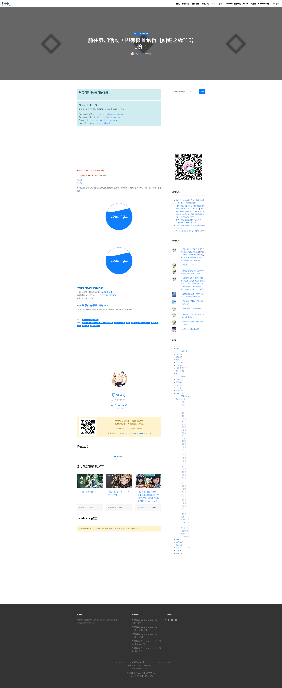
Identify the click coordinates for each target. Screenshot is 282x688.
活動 (178, 393)
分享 (178, 357)
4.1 (182, 466)
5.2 (182, 494)
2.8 (182, 435)
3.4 (182, 449)
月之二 (183, 525)
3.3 (182, 446)
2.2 (182, 418)
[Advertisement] (119, 148)
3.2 (182, 444)
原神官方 (141, 54)
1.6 (182, 407)
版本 (178, 399)
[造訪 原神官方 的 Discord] (126, 405)
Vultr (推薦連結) (146, 676)
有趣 (178, 385)
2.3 (182, 421)
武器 (178, 390)
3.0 (182, 438)
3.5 (182, 452)
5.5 (182, 503)
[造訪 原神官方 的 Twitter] (119, 405)
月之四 (183, 536)
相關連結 (195, 3)
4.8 (182, 486)
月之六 (183, 533)
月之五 (183, 528)
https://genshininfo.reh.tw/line (100, 123)
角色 (178, 542)
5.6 (182, 505)
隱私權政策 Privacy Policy (137, 673)
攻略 (178, 379)
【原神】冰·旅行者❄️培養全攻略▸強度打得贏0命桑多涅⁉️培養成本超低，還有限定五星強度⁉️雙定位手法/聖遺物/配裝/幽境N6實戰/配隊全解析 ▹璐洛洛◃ (193, 254)
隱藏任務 (184, 351)
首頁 (178, 3)
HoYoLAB (119, 408)
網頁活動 (184, 396)
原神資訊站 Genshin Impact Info (142, 662)
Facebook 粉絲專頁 (233, 3)
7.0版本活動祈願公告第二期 (186, 231)
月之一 (183, 517)
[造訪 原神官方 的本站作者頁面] (133, 54)
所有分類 (185, 3)
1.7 (182, 410)
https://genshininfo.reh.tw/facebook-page (112, 114)
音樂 (178, 550)
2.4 (182, 424)
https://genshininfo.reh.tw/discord (104, 120)
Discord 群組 (263, 3)
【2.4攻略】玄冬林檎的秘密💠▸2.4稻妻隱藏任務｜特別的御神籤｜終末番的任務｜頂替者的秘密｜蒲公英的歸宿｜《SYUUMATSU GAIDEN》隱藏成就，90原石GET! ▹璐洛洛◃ (148, 496)
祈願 (178, 539)
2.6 (182, 430)
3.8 (182, 461)
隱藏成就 (184, 376)
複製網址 (120, 456)
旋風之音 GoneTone (147, 665)
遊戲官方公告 (181, 547)
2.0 (182, 413)
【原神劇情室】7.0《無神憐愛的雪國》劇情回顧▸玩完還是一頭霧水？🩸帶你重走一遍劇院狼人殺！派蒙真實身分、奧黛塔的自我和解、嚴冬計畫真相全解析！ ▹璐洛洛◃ (190, 211)
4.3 (182, 472)
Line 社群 (275, 3)
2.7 (182, 432)
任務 (178, 348)
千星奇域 (179, 362)
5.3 (182, 497)
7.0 (182, 514)
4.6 (182, 480)
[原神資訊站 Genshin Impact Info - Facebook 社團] (168, 620)
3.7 (182, 458)
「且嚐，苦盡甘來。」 (87, 492)
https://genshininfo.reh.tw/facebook (107, 117)
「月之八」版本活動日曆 (190, 329)
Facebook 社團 (249, 3)
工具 (178, 365)
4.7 (182, 483)
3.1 (182, 441)
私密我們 (95, 528)
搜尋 (202, 91)
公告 (178, 354)
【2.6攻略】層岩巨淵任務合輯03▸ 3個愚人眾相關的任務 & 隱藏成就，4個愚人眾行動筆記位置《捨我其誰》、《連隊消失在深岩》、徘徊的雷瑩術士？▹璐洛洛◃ (193, 283)
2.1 (182, 416)
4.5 (182, 477)
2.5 (182, 427)
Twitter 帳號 (216, 3)
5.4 (182, 500)
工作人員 (205, 3)
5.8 (182, 511)
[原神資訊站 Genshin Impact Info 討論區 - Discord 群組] (172, 620)
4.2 (182, 469)
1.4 (182, 402)
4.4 (182, 474)
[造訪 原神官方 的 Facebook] (115, 405)
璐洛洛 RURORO (145, 508)
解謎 (178, 545)
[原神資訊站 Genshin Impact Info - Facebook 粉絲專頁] (166, 620)
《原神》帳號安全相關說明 (191, 308)
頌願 (178, 553)
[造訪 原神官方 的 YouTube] (123, 405)
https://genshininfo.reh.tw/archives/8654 (135, 433)
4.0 (182, 463)
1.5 (182, 404)
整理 (178, 382)
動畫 (178, 359)
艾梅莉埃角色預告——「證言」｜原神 (118, 493)
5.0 (182, 489)
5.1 (182, 491)
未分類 (178, 388)
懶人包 (178, 371)
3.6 (182, 455)
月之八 (183, 531)
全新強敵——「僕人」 (189, 264)
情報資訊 (179, 368)
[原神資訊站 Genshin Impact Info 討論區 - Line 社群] (188, 166)
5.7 (182, 508)
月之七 (183, 519)
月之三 (183, 522)
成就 (178, 373)
